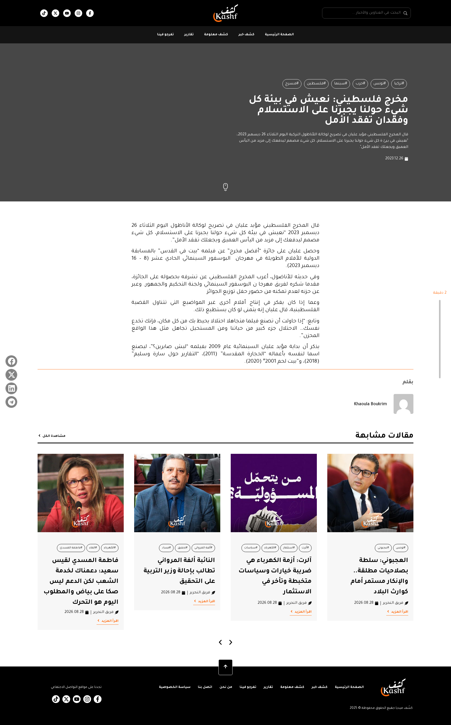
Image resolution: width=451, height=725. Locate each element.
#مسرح (292, 84)
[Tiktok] (44, 13)
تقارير (189, 35)
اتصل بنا (205, 687)
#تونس (379, 84)
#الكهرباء (270, 547)
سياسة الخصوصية (175, 687)
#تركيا (399, 84)
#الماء (93, 547)
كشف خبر (246, 35)
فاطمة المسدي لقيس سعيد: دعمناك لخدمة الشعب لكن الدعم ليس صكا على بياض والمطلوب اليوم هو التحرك (81, 582)
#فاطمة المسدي (71, 547)
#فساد (166, 547)
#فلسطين (316, 84)
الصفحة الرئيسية (279, 35)
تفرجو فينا (165, 35)
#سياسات (250, 547)
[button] (11, 361)
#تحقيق (182, 547)
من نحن (225, 687)
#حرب (360, 84)
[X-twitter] (55, 13)
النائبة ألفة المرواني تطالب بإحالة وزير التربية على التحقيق (179, 571)
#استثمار (289, 547)
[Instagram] (78, 13)
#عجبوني (383, 547)
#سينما (340, 84)
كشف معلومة (216, 35)
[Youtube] (67, 13)
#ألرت (305, 547)
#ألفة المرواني (203, 547)
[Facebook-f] (90, 13)
